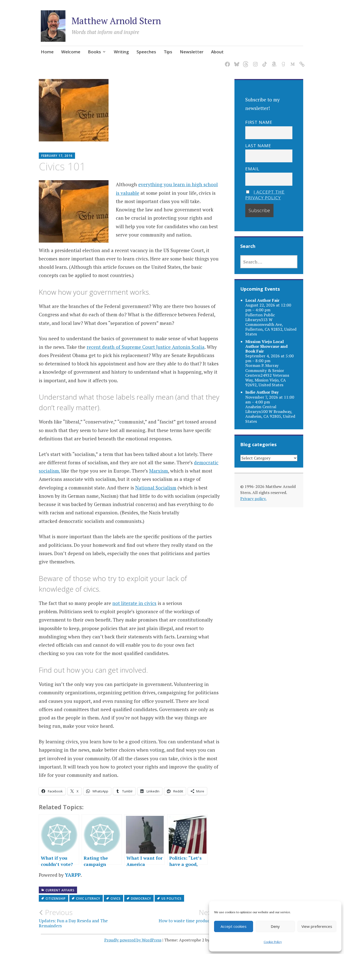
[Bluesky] (236, 61)
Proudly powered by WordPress (132, 940)
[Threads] (245, 61)
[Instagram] (254, 61)
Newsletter (191, 52)
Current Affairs (60, 890)
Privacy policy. (253, 498)
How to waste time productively (189, 915)
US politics (171, 898)
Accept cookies (234, 926)
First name (258, 122)
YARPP (73, 875)
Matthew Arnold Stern (116, 21)
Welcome (70, 52)
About (217, 52)
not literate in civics (134, 603)
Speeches (146, 52)
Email (252, 169)
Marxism (158, 471)
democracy (141, 898)
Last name (258, 145)
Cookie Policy (273, 942)
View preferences (316, 926)
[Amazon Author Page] (273, 61)
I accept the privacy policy (265, 195)
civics (116, 898)
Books (94, 52)
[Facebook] (226, 61)
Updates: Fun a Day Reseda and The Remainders (73, 918)
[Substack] (301, 61)
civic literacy (88, 898)
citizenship (56, 898)
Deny (275, 926)
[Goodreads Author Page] (282, 61)
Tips (168, 52)
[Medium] (292, 61)
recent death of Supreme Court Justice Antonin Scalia (145, 347)
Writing (121, 52)
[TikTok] (264, 61)
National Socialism (155, 487)
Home (47, 52)
